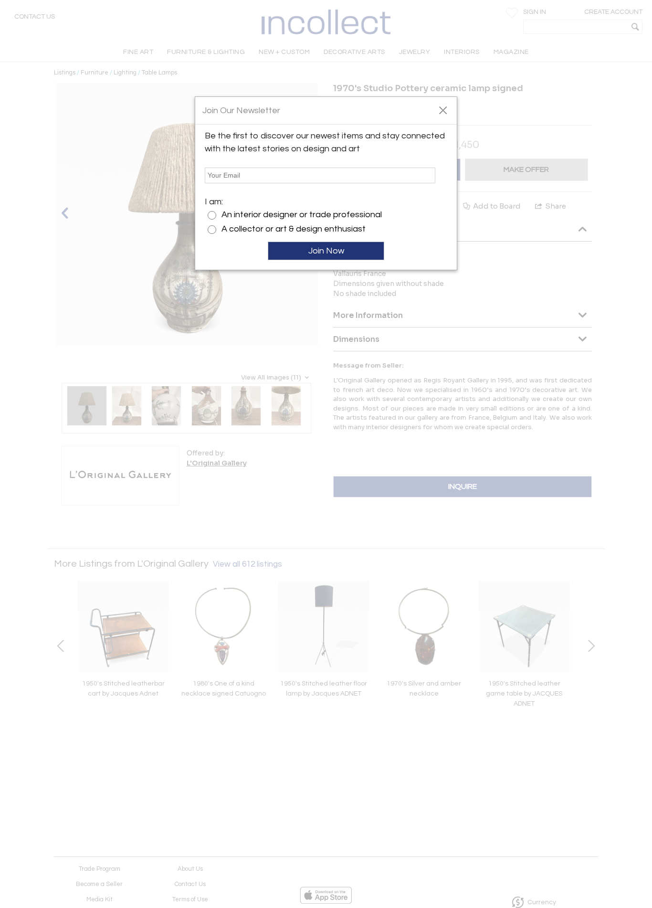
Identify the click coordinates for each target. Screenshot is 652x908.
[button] (442, 110)
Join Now (326, 250)
